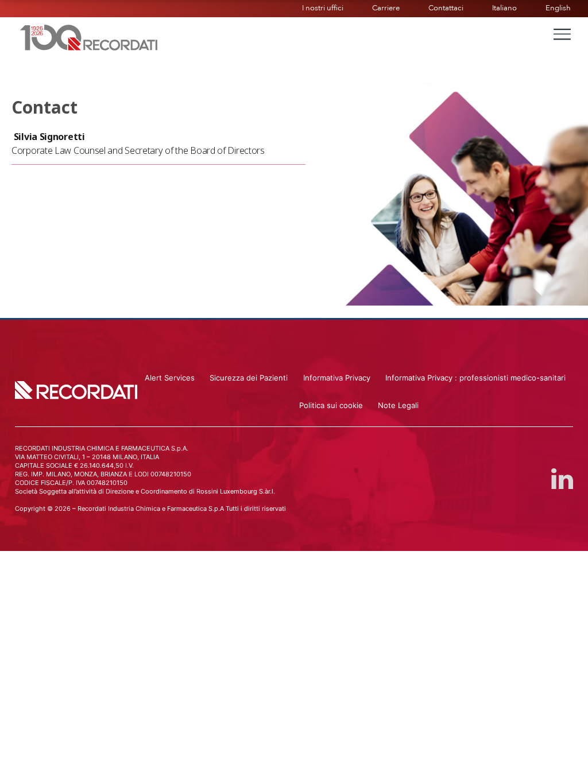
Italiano (504, 8)
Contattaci (445, 8)
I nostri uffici (322, 8)
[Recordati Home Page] (89, 36)
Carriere (386, 8)
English (558, 8)
